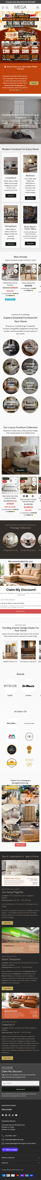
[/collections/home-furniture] (20, 37)
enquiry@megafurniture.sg (14, 1139)
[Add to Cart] (16, 266)
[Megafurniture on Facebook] (2, 1115)
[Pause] (31, 60)
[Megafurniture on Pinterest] (6, 1115)
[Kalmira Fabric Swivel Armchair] (10, 272)
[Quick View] (16, 271)
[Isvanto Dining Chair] (28, 272)
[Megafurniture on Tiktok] (13, 1115)
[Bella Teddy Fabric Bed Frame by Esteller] (10, 485)
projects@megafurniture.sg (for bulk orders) (20, 1143)
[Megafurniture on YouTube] (16, 1115)
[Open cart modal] (37, 7)
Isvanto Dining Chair (28, 283)
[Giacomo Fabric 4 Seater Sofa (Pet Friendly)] (28, 485)
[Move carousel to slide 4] (26, 60)
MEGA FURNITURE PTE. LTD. (15, 1170)
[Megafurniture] (20, 7)
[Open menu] (3, 7)
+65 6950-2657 (11, 1136)
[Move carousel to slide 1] (11, 60)
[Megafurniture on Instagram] (9, 1115)
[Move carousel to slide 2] (16, 60)
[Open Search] (7, 7)
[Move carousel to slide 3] (21, 60)
